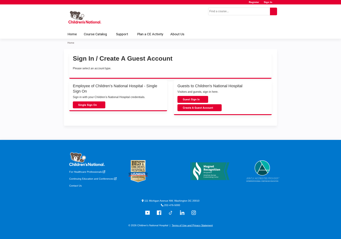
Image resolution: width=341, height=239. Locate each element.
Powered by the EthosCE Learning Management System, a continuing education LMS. (264, 233)
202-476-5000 (172, 205)
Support (122, 34)
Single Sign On (87, 105)
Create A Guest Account (198, 107)
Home (72, 34)
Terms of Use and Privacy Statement (192, 225)
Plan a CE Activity (150, 34)
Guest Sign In (191, 99)
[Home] (84, 17)
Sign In (268, 2)
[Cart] (276, 3)
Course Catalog (95, 34)
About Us (177, 34)
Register (254, 2)
